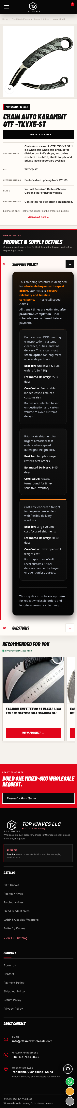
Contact (9, 974)
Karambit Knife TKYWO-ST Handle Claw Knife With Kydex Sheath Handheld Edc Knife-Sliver (33, 711)
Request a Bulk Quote (21, 798)
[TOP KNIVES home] (33, 7)
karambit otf (59, 19)
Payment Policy (14, 982)
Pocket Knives (13, 893)
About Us (10, 965)
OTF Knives (11, 885)
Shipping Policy (14, 991)
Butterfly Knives (14, 928)
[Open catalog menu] (6, 7)
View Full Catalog (15, 938)
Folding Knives (14, 902)
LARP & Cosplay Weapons (21, 919)
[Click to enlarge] (9, 89)
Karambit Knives (41, 19)
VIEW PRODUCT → (33, 733)
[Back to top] (70, 1101)
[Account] (59, 7)
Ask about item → (38, 216)
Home (5, 19)
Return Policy (13, 1000)
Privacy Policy (13, 1008)
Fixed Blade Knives (21, 19)
